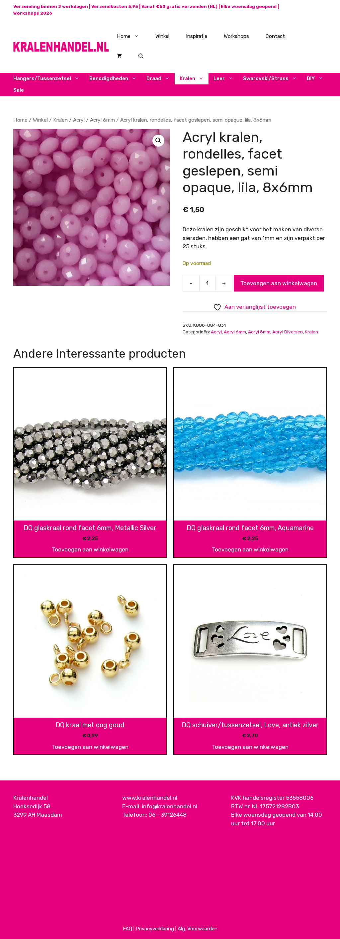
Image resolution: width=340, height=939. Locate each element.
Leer (219, 78)
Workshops (236, 36)
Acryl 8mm (259, 331)
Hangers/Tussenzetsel (42, 78)
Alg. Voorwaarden (197, 929)
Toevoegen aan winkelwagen (278, 283)
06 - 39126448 (167, 814)
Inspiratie (196, 36)
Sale (18, 90)
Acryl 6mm (102, 120)
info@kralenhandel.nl (169, 806)
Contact (275, 36)
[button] (158, 141)
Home (123, 36)
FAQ (127, 929)
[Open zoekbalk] (141, 56)
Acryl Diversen (287, 331)
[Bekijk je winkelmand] (119, 56)
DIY (311, 78)
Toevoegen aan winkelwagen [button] (90, 549)
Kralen (187, 78)
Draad (153, 78)
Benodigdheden (108, 78)
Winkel (162, 36)
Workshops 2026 (32, 13)
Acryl (79, 120)
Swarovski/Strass (266, 78)
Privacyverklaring (155, 929)
